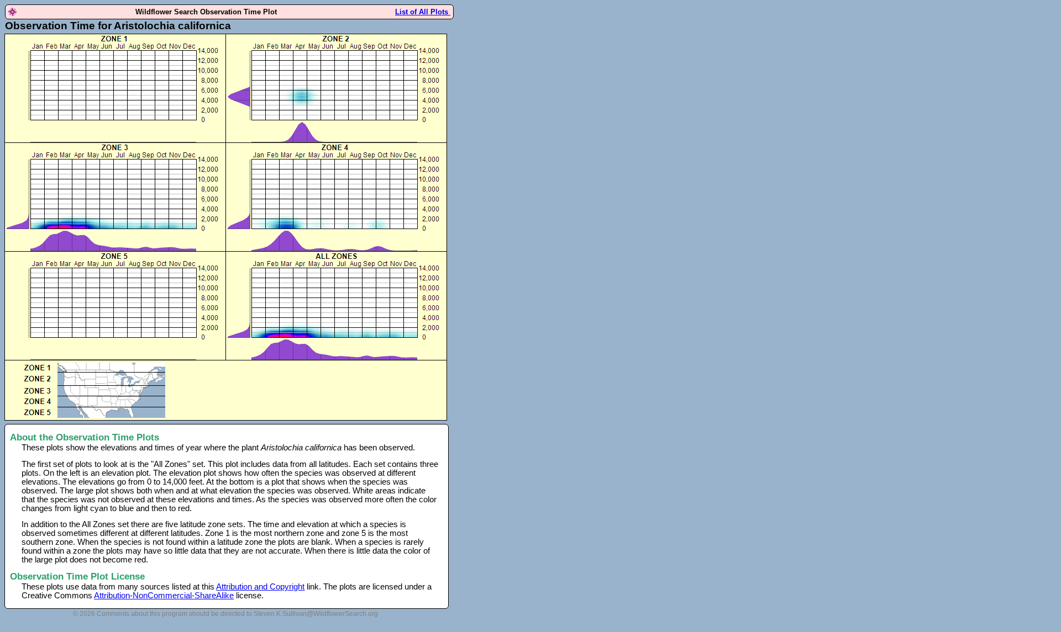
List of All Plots (422, 12)
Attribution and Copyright (260, 586)
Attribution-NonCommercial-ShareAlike (164, 595)
